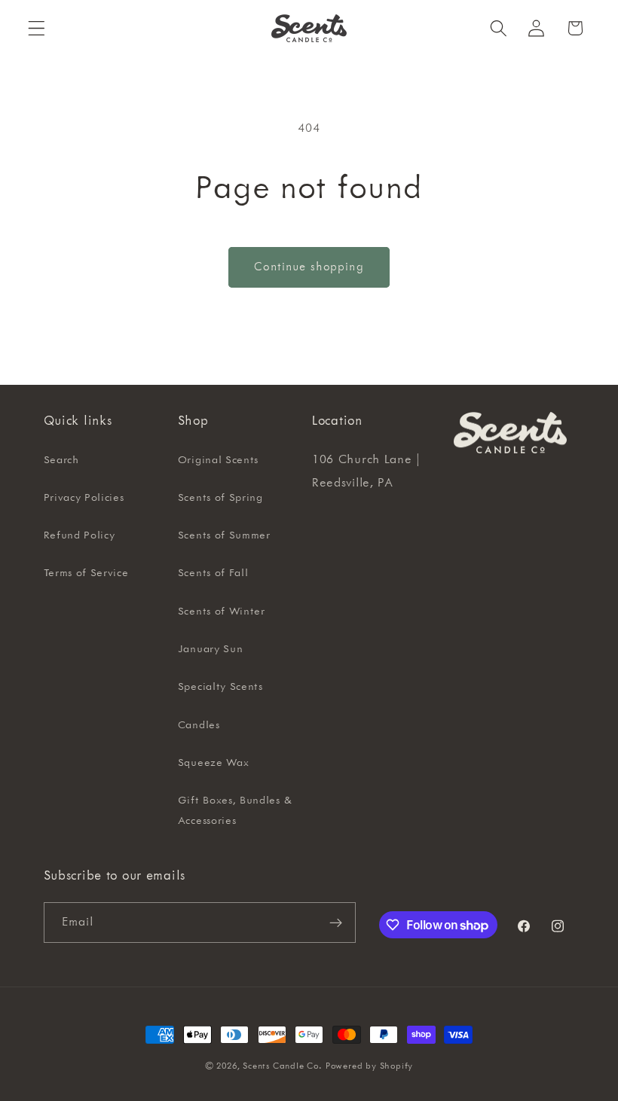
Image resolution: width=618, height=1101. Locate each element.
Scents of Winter (221, 611)
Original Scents (218, 460)
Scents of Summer (224, 535)
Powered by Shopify (370, 1066)
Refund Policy (79, 535)
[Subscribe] (336, 922)
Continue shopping (309, 267)
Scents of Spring (220, 498)
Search (61, 460)
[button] (36, 28)
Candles (199, 725)
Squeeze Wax (213, 763)
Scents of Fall (213, 573)
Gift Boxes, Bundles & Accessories (235, 810)
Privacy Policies (84, 498)
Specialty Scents (220, 687)
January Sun (210, 649)
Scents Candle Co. (282, 1066)
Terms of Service (86, 573)
